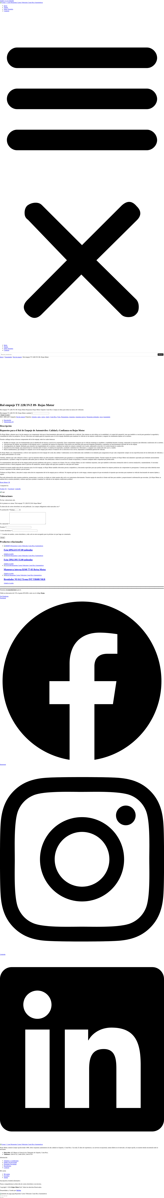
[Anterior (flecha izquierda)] (1, 1197)
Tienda (6, 7)
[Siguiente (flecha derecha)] (2, 1197)
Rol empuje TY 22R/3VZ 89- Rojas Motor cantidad (15, 413)
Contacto (6, 11)
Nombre (3, 527)
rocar (101, 417)
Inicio (5, 6)
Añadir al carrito (5, 415)
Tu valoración (4, 524)
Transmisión (8, 357)
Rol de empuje (17, 357)
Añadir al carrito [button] (9, 554)
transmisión (106, 417)
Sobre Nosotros (8, 9)
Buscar (160, 354)
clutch (47, 417)
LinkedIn (18, 489)
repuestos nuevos (81, 417)
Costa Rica (53, 417)
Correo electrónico (6, 530)
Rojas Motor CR (5, 482)
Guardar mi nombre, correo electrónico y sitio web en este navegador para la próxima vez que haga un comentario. (36, 534)
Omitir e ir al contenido (7, 1)
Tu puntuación (5, 510)
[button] (82, 178)
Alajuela (34, 417)
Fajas (58, 417)
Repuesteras (64, 417)
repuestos (72, 417)
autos (39, 417)
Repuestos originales (93, 417)
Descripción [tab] (7, 420)
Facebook (11, 489)
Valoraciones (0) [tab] (9, 422)
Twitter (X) (3, 489)
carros (43, 417)
